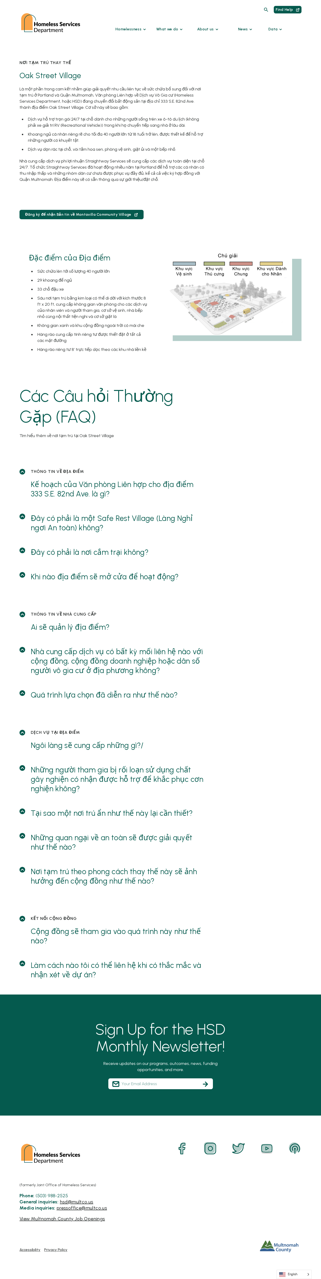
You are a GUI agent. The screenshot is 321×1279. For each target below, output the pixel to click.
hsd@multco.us (76, 1202)
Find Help (285, 9)
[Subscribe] (205, 1084)
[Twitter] (238, 1148)
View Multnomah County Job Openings (62, 1219)
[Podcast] (294, 1148)
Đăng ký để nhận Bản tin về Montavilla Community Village (78, 214)
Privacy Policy (55, 1249)
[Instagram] (210, 1148)
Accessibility (30, 1249)
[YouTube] (266, 1148)
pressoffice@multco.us (82, 1208)
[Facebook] (182, 1148)
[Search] (266, 10)
